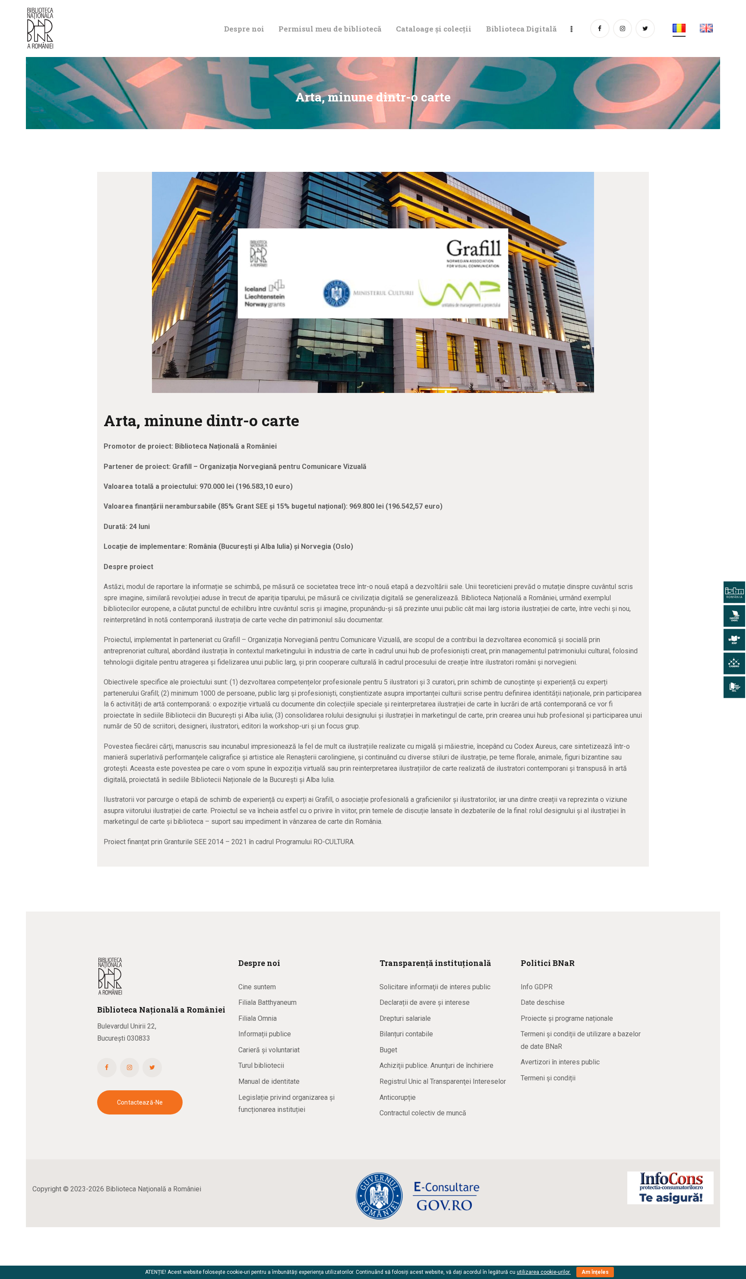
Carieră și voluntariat (269, 1050)
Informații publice (264, 1034)
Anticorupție (397, 1097)
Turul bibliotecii (261, 1065)
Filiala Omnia (257, 1018)
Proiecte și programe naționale (567, 1018)
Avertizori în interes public (560, 1062)
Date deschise (543, 1002)
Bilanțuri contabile (406, 1034)
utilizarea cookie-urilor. (544, 1272)
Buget (388, 1050)
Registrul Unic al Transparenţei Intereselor (442, 1081)
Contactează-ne (140, 1102)
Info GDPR (537, 987)
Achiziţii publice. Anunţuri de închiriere (436, 1065)
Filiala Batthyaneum (267, 1002)
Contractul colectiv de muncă (422, 1113)
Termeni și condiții (548, 1078)
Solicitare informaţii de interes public (434, 987)
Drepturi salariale (405, 1018)
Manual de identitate (269, 1081)
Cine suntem (257, 987)
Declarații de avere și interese (424, 1002)
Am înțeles (595, 1272)
